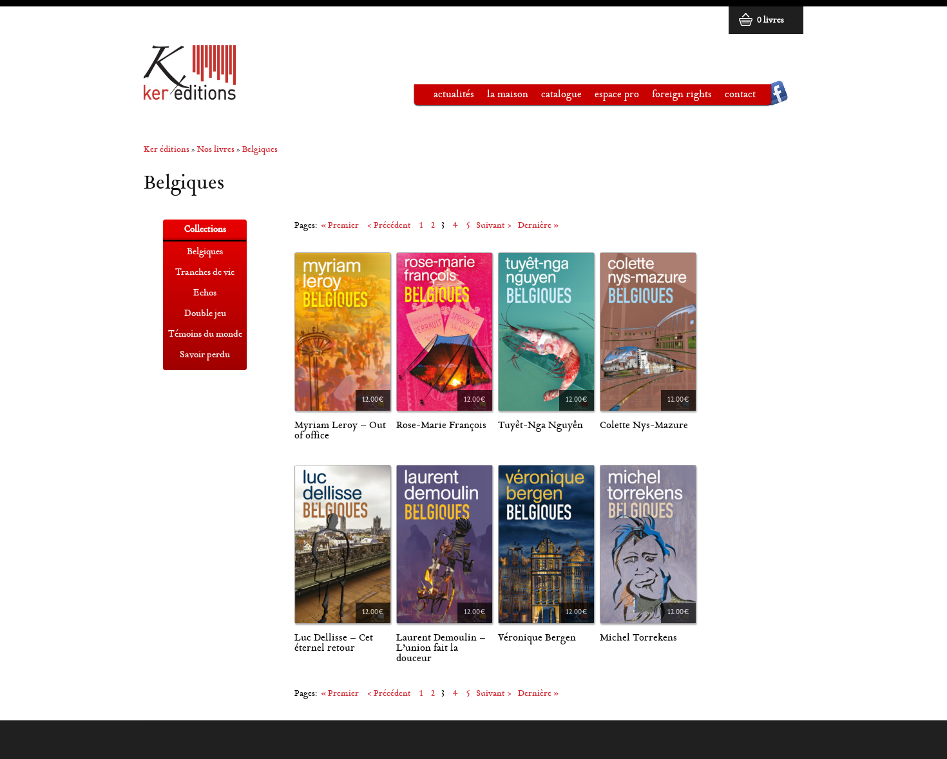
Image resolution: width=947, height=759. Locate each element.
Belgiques (260, 150)
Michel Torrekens (638, 638)
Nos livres (215, 150)
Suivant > (494, 226)
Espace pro (610, 97)
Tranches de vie (204, 273)
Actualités (454, 94)
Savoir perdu (205, 355)
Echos (204, 293)
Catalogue (555, 97)
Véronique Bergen (537, 638)
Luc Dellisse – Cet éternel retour (333, 643)
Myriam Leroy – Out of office (340, 431)
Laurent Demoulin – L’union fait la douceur (441, 648)
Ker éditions (166, 150)
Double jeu (205, 314)
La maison (501, 97)
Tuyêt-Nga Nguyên (540, 425)
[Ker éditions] (190, 94)
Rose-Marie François (441, 425)
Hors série (205, 376)
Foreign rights (682, 94)
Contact (740, 94)
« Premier (340, 226)
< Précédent (389, 226)
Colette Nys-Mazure (644, 425)
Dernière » (538, 226)
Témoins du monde (205, 335)
